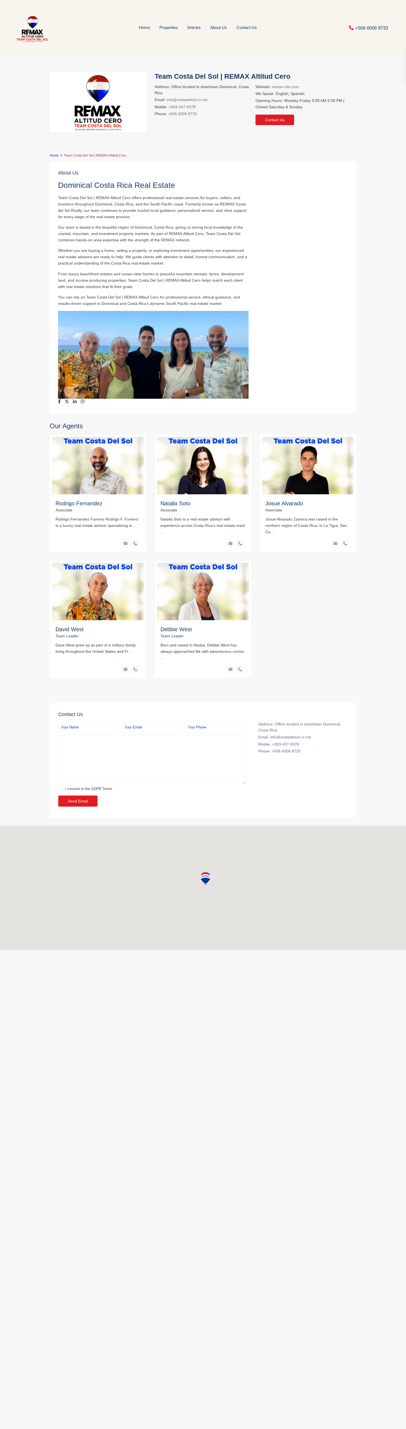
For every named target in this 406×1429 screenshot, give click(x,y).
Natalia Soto (175, 503)
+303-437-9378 (182, 107)
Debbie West (176, 629)
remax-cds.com (285, 86)
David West (70, 629)
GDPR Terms (101, 789)
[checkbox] (60, 789)
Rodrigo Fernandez (79, 503)
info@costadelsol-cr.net (187, 99)
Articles (194, 27)
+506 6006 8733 (371, 27)
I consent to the (88, 789)
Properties (168, 27)
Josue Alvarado (284, 503)
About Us (218, 27)
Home (144, 27)
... (134, 525)
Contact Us (246, 27)
